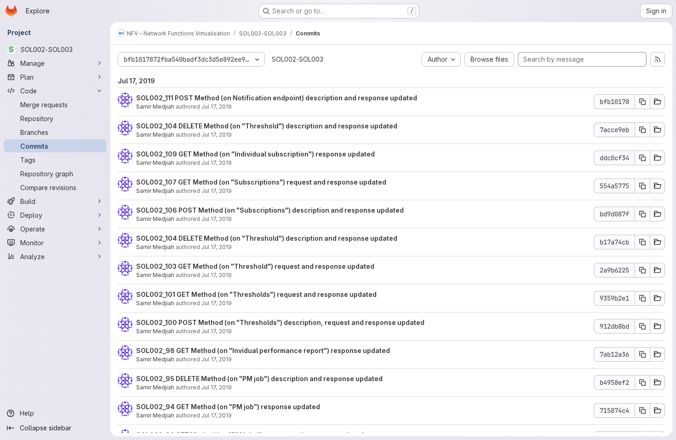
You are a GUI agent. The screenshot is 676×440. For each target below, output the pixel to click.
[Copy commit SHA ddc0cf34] (642, 158)
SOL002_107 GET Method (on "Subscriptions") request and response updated (261, 182)
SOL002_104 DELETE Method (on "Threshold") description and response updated (266, 126)
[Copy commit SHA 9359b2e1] (642, 298)
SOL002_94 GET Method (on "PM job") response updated (228, 407)
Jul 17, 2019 (216, 106)
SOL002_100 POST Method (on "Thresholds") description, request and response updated (280, 322)
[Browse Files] (657, 101)
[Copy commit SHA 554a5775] (642, 186)
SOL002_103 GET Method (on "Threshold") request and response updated (255, 266)
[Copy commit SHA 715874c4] (642, 410)
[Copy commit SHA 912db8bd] (642, 326)
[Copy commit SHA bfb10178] (642, 101)
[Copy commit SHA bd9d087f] (642, 214)
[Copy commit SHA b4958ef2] (642, 382)
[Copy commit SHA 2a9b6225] (642, 270)
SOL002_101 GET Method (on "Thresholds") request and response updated (256, 294)
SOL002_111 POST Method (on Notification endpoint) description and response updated (276, 98)
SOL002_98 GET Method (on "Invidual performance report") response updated (263, 350)
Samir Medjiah (155, 106)
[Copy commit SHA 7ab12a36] (642, 354)
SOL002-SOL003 (297, 59)
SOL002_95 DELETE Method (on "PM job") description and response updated (259, 378)
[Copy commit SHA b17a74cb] (642, 242)
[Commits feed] (657, 59)
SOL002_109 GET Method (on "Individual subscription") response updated (255, 154)
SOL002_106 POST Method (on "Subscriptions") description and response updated (270, 210)
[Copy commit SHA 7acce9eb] (642, 129)
